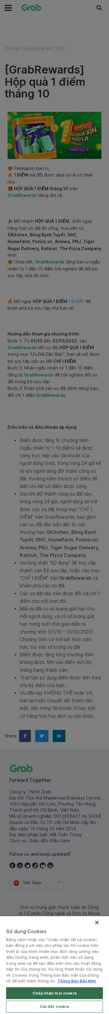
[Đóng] (97, 922)
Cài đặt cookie (54, 1006)
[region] (54, 965)
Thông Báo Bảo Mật (76, 980)
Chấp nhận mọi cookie (54, 993)
